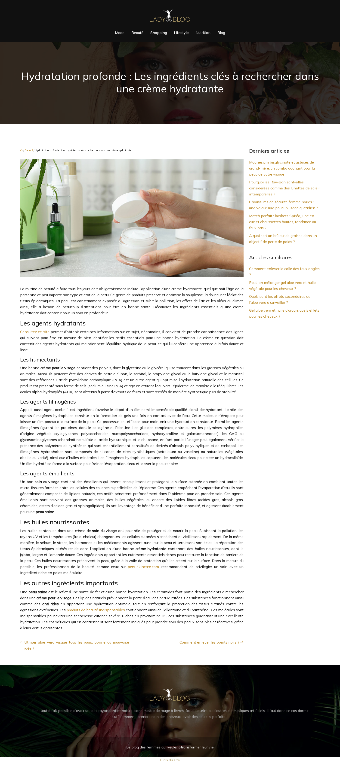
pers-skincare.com (143, 566)
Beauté (137, 32)
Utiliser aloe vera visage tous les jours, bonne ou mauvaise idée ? (76, 645)
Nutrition (203, 32)
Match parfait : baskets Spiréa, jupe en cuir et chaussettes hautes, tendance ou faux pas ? (282, 221)
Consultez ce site (34, 331)
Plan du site (170, 760)
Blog (221, 32)
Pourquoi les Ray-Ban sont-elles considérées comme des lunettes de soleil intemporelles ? (284, 188)
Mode (119, 32)
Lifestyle (181, 32)
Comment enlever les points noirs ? (209, 642)
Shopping (158, 32)
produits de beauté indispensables (96, 610)
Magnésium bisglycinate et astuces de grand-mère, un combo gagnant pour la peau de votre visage (282, 168)
